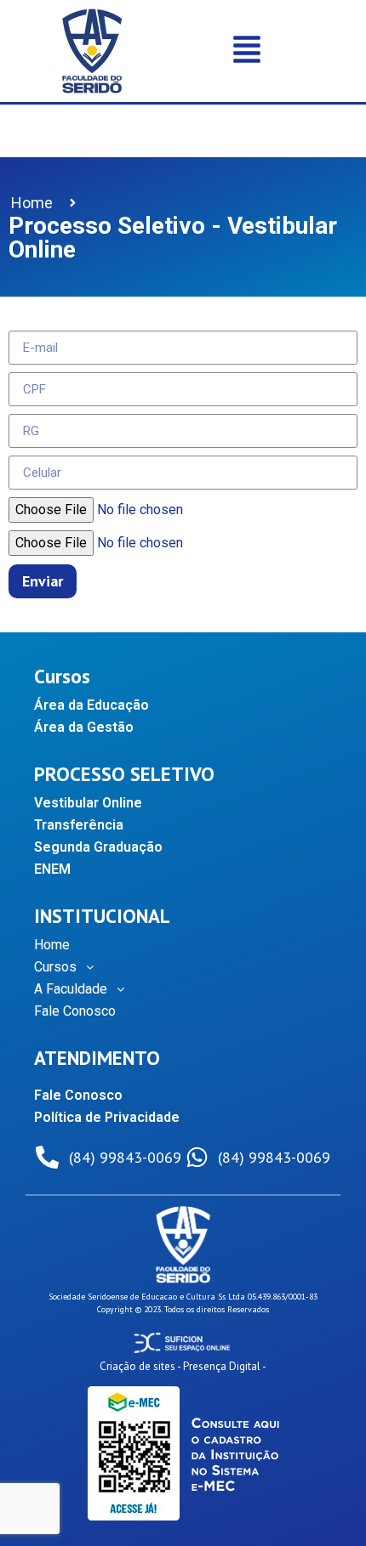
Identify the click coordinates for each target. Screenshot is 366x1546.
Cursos (55, 967)
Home (52, 945)
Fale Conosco (75, 1011)
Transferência (78, 825)
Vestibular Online (88, 803)
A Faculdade (70, 989)
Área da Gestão (84, 727)
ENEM (52, 869)
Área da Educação (91, 705)
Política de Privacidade (107, 1117)
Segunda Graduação (98, 847)
